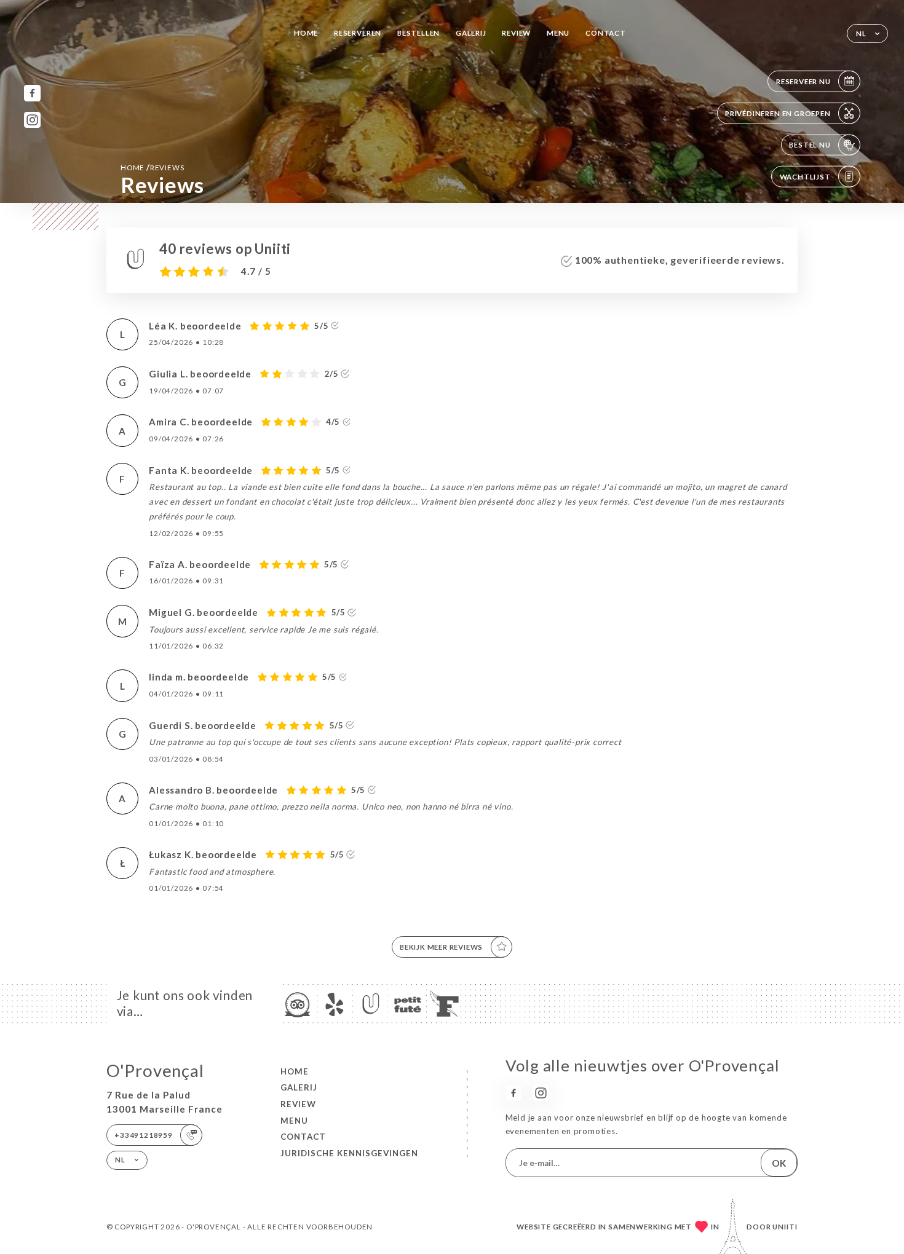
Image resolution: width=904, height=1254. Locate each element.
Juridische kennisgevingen (349, 1153)
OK (779, 1163)
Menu (558, 33)
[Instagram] (32, 120)
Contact (605, 33)
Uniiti (785, 1227)
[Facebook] (32, 93)
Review (516, 33)
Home (306, 33)
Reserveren (357, 33)
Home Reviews (152, 167)
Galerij (471, 33)
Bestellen (418, 33)
